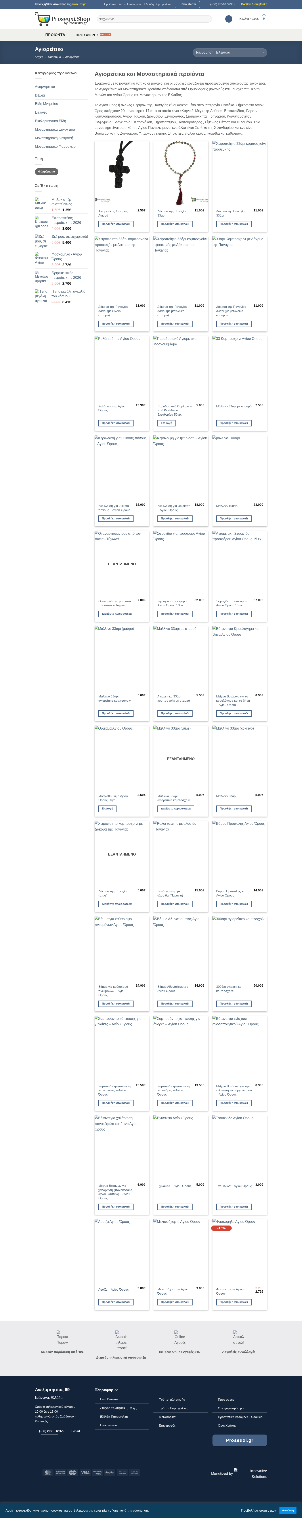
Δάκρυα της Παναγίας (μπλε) (113, 893)
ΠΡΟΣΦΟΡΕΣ (87, 35)
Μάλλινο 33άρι (226, 796)
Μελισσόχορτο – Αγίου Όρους (173, 1291)
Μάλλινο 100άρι (227, 506)
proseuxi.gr (78, 4)
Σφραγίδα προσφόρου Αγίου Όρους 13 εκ (172, 603)
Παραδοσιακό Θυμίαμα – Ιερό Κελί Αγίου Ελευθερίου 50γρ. (174, 410)
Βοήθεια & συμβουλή (254, 4)
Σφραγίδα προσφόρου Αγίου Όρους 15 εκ (231, 603)
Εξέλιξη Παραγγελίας (157, 4)
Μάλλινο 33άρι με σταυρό (234, 406)
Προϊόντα (110, 4)
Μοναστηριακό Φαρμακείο (55, 147)
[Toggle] (85, 86)
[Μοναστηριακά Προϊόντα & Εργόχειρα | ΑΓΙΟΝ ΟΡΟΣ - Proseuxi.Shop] (62, 19)
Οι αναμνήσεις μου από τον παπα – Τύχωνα (114, 603)
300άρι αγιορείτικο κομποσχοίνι (228, 989)
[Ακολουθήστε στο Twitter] (258, 1458)
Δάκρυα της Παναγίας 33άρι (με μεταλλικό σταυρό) (172, 311)
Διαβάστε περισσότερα (117, 613)
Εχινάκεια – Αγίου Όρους (174, 1186)
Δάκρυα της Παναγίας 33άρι (172, 213)
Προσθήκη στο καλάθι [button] (116, 224)
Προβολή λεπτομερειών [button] (258, 1510)
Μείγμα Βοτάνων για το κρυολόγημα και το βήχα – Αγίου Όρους (233, 700)
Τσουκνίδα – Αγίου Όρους (234, 1186)
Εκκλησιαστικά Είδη (50, 121)
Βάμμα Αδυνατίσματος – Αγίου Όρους (174, 989)
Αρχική (39, 57)
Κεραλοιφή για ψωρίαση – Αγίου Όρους (173, 508)
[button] (187, 4)
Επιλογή (166, 423)
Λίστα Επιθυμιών (130, 4)
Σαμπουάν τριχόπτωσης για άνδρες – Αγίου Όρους (174, 1090)
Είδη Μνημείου (46, 104)
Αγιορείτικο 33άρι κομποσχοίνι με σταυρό (173, 698)
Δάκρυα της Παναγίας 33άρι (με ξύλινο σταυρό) (113, 311)
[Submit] (207, 19)
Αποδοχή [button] (288, 1510)
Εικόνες (41, 112)
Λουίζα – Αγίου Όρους (113, 1289)
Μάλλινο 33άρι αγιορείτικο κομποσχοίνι (114, 698)
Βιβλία (40, 95)
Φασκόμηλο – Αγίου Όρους (230, 1291)
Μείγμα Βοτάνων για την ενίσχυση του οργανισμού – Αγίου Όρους (234, 1090)
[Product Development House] (250, 1473)
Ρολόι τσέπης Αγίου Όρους (112, 408)
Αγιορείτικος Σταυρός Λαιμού (113, 213)
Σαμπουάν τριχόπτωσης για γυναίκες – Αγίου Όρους (115, 1090)
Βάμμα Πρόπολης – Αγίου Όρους (229, 893)
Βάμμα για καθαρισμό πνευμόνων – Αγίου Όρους (113, 991)
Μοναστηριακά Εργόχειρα (55, 129)
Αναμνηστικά (45, 87)
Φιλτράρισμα (46, 171)
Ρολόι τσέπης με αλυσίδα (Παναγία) (170, 893)
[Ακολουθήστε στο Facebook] (252, 1458)
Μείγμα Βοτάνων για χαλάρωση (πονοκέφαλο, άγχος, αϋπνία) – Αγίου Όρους (115, 1192)
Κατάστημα (54, 57)
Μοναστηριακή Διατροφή (54, 138)
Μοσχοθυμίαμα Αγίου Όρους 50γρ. (113, 798)
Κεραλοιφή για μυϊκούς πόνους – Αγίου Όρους (114, 508)
